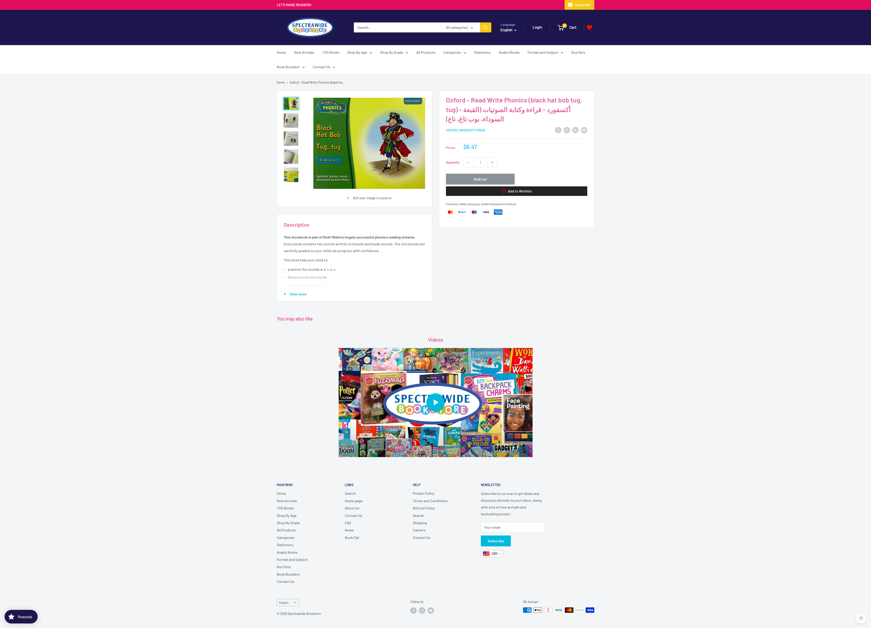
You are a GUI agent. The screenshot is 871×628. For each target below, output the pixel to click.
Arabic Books (509, 52)
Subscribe (582, 5)
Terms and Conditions (430, 501)
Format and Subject (543, 52)
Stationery (482, 52)
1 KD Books (330, 52)
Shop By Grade (391, 52)
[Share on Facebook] (558, 129)
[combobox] (492, 553)
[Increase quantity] (492, 162)
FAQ (348, 523)
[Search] (485, 27)
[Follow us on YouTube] (431, 610)
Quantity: (453, 162)
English (284, 602)
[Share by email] (584, 129)
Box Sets (578, 52)
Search (350, 493)
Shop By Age (357, 52)
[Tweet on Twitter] (575, 129)
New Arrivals (304, 52)
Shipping (420, 523)
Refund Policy (424, 508)
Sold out (480, 179)
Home (281, 52)
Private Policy (423, 493)
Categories (452, 52)
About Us (352, 508)
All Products (426, 52)
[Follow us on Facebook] (413, 610)
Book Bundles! (288, 67)
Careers (419, 530)
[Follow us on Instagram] (422, 610)
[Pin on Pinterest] (567, 129)
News (349, 530)
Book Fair (352, 537)
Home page (354, 501)
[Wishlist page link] (589, 27)
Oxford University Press (465, 130)
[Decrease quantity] (468, 162)
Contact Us (321, 67)
